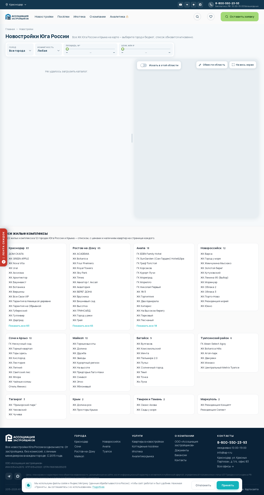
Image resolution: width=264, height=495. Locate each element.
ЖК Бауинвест (17, 282)
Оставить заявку (242, 17)
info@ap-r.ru (224, 452)
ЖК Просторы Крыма (85, 409)
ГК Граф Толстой (147, 263)
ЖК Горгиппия (145, 296)
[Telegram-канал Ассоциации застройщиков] (8, 476)
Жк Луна (142, 381)
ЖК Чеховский (17, 409)
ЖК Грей (78, 320)
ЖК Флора (15, 377)
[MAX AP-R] (200, 4)
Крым (78, 399)
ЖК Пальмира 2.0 (147, 358)
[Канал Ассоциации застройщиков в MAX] (17, 476)
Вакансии (181, 455)
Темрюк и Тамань (151, 399)
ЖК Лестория (17, 362)
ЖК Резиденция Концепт (216, 405)
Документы (182, 450)
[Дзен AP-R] (193, 4)
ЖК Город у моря (211, 258)
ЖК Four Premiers (83, 263)
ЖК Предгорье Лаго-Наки (88, 372)
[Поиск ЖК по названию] (197, 16)
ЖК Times (78, 277)
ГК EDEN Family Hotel (149, 253)
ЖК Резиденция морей (214, 301)
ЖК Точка (142, 377)
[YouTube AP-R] (180, 4)
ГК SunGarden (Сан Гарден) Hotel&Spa (160, 258)
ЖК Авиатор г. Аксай (85, 282)
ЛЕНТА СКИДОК (3, 247)
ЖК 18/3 (141, 291)
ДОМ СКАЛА (16, 253)
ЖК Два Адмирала (148, 301)
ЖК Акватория (81, 287)
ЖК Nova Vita (17, 263)
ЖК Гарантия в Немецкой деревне (30, 301)
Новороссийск (213, 248)
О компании (98, 17)
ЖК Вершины (16, 291)
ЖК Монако (208, 362)
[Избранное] (211, 16)
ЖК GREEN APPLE (19, 258)
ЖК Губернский (18, 310)
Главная (10, 29)
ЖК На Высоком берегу (151, 310)
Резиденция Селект (213, 409)
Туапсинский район (216, 338)
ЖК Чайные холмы (20, 381)
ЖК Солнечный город (150, 367)
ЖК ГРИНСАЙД (81, 310)
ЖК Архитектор (18, 277)
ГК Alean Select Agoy (213, 343)
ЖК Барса (206, 253)
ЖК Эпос (78, 381)
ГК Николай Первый (149, 287)
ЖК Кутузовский (211, 272)
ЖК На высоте (81, 367)
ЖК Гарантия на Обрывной (25, 306)
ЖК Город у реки (82, 315)
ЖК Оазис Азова (147, 405)
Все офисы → (225, 466)
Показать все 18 (147, 325)
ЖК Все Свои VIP (19, 296)
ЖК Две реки (208, 358)
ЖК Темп (142, 372)
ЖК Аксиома (16, 272)
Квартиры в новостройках (148, 441)
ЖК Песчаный (145, 320)
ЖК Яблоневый (82, 386)
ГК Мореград (144, 277)
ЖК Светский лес (19, 372)
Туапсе (107, 451)
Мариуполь (210, 399)
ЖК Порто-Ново (210, 296)
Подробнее (98, 487)
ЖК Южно (206, 306)
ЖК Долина (80, 348)
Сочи (77, 446)
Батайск (144, 338)
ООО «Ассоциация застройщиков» (186, 443)
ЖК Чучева (15, 414)
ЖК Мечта (143, 353)
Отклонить (203, 485)
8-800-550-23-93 (232, 442)
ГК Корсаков (144, 268)
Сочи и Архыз (20, 338)
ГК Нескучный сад (20, 343)
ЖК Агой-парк (209, 353)
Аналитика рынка (143, 456)
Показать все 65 (83, 325)
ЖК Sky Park (80, 272)
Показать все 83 (19, 325)
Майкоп (80, 338)
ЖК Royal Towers (83, 268)
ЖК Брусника (81, 296)
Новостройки (44, 17)
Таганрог (17, 399)
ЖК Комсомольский (149, 348)
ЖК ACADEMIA (81, 253)
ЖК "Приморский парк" (23, 405)
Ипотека (79, 17)
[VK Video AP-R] (187, 4)
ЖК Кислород (17, 358)
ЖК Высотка (80, 306)
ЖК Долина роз (82, 405)
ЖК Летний (15, 367)
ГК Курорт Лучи (146, 272)
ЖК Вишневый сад (84, 301)
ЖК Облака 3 (208, 291)
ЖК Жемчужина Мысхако (216, 263)
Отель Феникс (17, 386)
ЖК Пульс (142, 362)
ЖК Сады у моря (146, 409)
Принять (228, 485)
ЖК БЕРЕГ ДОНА (82, 291)
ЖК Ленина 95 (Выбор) (214, 277)
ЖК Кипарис (144, 306)
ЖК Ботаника (17, 287)
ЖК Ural (13, 268)
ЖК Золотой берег (212, 268)
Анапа (143, 248)
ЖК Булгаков (144, 343)
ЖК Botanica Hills (211, 348)
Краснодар (19, 248)
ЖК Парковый (145, 315)
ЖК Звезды (79, 358)
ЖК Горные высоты (84, 343)
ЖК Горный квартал (20, 348)
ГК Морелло (144, 282)
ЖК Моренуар (209, 282)
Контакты (181, 460)
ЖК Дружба (79, 353)
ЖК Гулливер (16, 315)
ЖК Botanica (80, 258)
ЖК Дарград (16, 320)
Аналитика (119, 17)
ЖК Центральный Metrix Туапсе (220, 367)
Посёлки (63, 17)
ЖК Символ (80, 377)
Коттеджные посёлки (145, 446)
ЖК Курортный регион (86, 362)
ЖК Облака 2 (208, 287)
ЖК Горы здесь (18, 353)
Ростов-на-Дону (86, 248)
